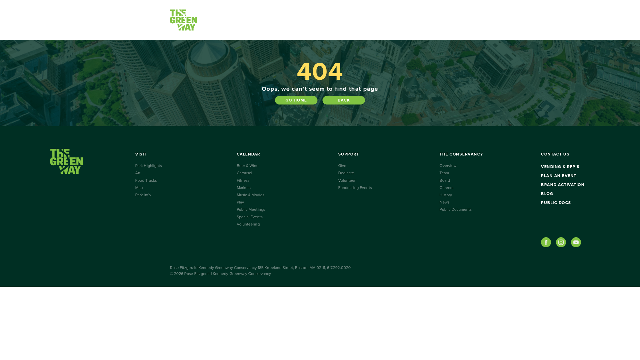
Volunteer (347, 180)
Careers (446, 187)
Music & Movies (250, 195)
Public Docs (556, 202)
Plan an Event (558, 175)
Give (342, 165)
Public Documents (456, 209)
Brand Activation (562, 184)
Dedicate (346, 173)
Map (139, 187)
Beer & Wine (248, 165)
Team (444, 173)
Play (240, 202)
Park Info (142, 195)
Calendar (263, 20)
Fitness (243, 180)
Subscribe (445, 20)
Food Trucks (146, 180)
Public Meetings (251, 209)
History (446, 195)
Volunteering (248, 224)
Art (137, 173)
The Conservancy (367, 20)
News (444, 202)
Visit (221, 20)
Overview (448, 165)
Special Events (249, 217)
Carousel (244, 173)
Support (311, 20)
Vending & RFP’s (560, 166)
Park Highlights (148, 165)
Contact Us (410, 20)
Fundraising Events (355, 187)
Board (445, 180)
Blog (547, 193)
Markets (243, 187)
